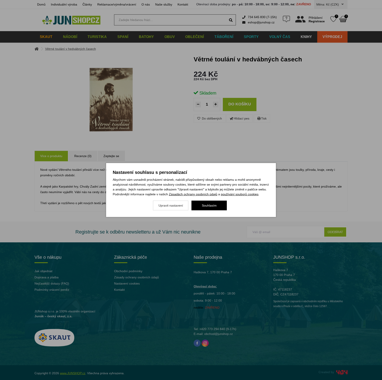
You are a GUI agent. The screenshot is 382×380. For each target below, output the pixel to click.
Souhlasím (209, 205)
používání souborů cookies (239, 194)
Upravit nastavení (171, 205)
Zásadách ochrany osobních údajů (193, 194)
